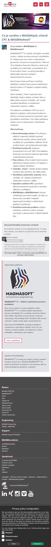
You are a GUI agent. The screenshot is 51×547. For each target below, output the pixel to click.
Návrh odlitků (6, 408)
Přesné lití (5, 412)
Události (4, 472)
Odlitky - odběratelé (8, 426)
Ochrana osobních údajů (18, 477)
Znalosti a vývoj (7, 463)
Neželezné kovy (7, 403)
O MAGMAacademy (8, 444)
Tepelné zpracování (8, 415)
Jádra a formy (6, 405)
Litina (4, 396)
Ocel (3, 398)
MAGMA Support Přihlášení (11, 434)
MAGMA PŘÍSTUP (8, 391)
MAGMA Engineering (9, 424)
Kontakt (4, 479)
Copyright (5, 477)
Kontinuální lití (6, 410)
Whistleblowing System (16, 479)
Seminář (5, 451)
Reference (5, 467)
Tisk (3, 470)
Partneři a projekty (8, 465)
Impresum (32, 477)
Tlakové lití (5, 401)
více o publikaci (13, 340)
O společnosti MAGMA (9, 460)
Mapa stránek (41, 477)
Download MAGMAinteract (19, 485)
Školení (4, 446)
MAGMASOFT (7, 394)
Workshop (5, 448)
